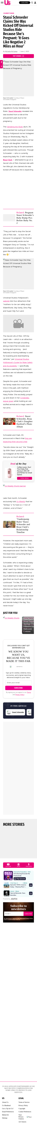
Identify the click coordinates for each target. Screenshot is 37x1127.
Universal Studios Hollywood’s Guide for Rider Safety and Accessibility (17, 362)
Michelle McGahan (11, 51)
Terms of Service (23, 1102)
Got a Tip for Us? (7, 1108)
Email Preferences (8, 1112)
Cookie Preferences (24, 1112)
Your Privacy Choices (21, 1117)
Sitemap (4, 1118)
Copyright (21, 1108)
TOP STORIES (17, 56)
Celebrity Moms (8, 13)
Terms (29, 692)
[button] (32, 2)
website (6, 301)
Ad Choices (22, 1122)
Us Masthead (6, 1105)
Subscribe (24, 3)
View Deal (24, 478)
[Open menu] (2, 3)
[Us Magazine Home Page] (6, 2)
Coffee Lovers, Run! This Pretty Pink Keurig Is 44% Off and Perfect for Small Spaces (24, 470)
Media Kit (5, 1115)
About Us (5, 1102)
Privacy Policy (19, 694)
